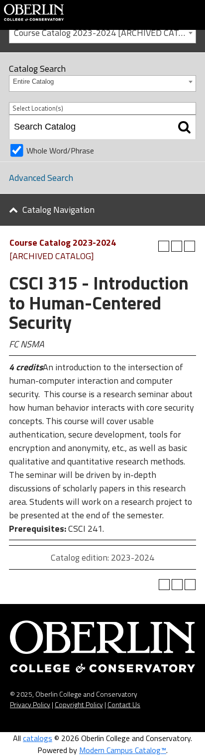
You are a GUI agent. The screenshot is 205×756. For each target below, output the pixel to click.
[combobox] (102, 32)
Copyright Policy (79, 704)
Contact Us (123, 704)
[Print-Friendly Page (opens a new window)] (176, 246)
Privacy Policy (30, 704)
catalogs (37, 738)
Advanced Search (41, 177)
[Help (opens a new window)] (189, 246)
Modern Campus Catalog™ (122, 750)
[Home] (34, 11)
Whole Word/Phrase (60, 150)
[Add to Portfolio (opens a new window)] (163, 246)
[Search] (184, 127)
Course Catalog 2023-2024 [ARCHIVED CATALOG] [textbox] (105, 32)
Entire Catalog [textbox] (33, 81)
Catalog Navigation (58, 209)
